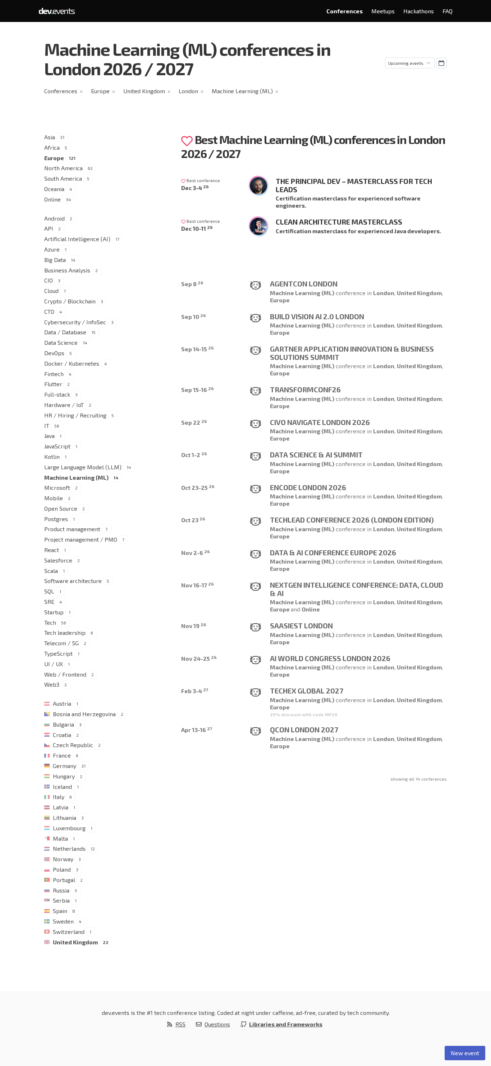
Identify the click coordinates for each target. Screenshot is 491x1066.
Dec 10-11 (197, 228)
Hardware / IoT (64, 404)
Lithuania (64, 817)
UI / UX (53, 663)
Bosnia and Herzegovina (84, 713)
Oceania (54, 188)
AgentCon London (304, 283)
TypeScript (58, 653)
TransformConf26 (305, 389)
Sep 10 (193, 316)
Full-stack (57, 394)
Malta (60, 838)
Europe (100, 90)
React (51, 549)
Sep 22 (194, 422)
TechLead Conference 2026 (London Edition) (352, 519)
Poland (62, 869)
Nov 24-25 (199, 658)
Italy (58, 796)
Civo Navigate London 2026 (320, 422)
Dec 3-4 (195, 187)
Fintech (54, 373)
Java (49, 435)
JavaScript (57, 446)
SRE (49, 601)
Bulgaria (63, 724)
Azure (52, 249)
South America (63, 178)
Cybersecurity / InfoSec (75, 322)
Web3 (51, 684)
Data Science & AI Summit (316, 454)
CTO (49, 311)
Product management (72, 528)
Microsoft (57, 487)
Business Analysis (67, 270)
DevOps (54, 352)
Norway (63, 858)
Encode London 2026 (308, 487)
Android (54, 218)
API (48, 228)
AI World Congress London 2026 (330, 658)
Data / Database (65, 332)
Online (52, 199)
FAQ (447, 11)
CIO (48, 280)
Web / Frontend (65, 674)
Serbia (61, 900)
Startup (54, 612)
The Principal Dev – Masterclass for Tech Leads (354, 185)
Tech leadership (65, 632)
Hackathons (418, 11)
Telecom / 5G (61, 643)
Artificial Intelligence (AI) (77, 238)
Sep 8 (192, 283)
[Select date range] (441, 63)
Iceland (62, 786)
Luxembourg (69, 828)
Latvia (60, 807)
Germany (64, 765)
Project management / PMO (80, 539)
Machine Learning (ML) (242, 90)
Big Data (55, 259)
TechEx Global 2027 (306, 690)
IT (46, 425)
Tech (50, 622)
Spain (60, 910)
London (188, 90)
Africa (52, 147)
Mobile (53, 497)
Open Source (60, 508)
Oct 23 (193, 519)
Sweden (63, 921)
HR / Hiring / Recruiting (75, 415)
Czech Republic (73, 744)
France (62, 755)
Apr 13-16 (196, 729)
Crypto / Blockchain (70, 301)
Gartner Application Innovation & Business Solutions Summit (352, 352)
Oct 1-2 (194, 454)
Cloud (51, 290)
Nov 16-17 (197, 585)
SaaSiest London (301, 625)
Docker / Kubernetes (71, 363)
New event (465, 1052)
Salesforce (58, 560)
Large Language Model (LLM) (82, 467)
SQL (49, 591)
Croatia (62, 734)
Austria (62, 703)
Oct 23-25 (198, 487)
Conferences (344, 11)
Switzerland (68, 931)
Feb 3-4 (194, 690)
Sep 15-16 (197, 389)
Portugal (64, 879)
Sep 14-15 (197, 348)
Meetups (383, 11)
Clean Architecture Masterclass (339, 221)
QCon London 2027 (304, 729)
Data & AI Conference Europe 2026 (333, 552)
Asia (49, 137)
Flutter (53, 383)
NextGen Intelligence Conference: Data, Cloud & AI (356, 589)
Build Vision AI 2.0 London (317, 316)
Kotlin (52, 456)
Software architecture (73, 580)
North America (63, 167)
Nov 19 (193, 625)
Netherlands (69, 848)
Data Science (61, 342)
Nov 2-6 (195, 552)
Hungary (64, 776)
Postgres (56, 518)
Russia (61, 890)
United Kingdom (144, 90)
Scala (51, 570)
